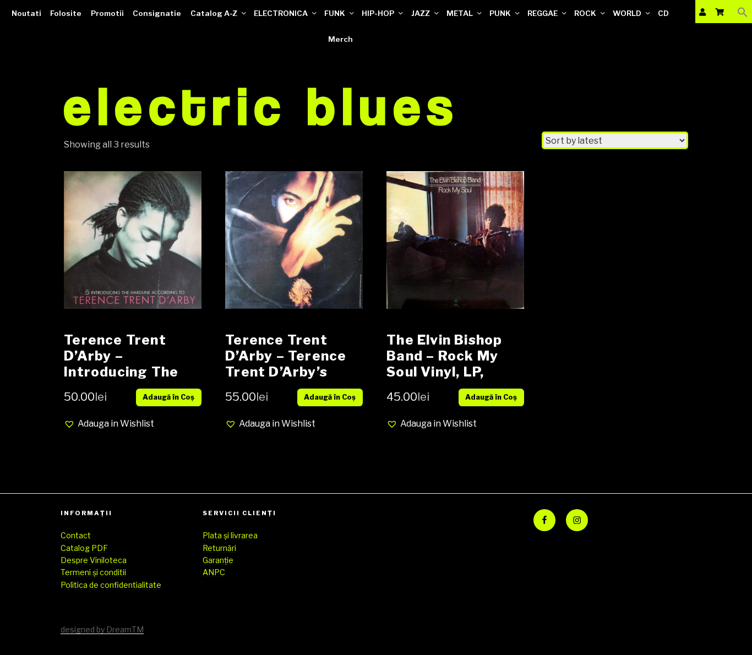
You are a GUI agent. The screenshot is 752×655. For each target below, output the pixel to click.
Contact (76, 535)
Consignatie (157, 13)
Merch (340, 39)
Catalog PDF (84, 548)
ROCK (585, 13)
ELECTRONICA (281, 13)
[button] (742, 12)
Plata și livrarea (230, 535)
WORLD (627, 13)
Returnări (219, 548)
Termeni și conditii (93, 572)
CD (663, 13)
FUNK (334, 13)
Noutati (26, 13)
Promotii (107, 13)
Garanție (218, 560)
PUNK (500, 13)
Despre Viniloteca (94, 560)
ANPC (214, 572)
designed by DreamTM (102, 629)
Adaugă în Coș (168, 397)
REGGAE (542, 13)
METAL (459, 13)
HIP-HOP (378, 13)
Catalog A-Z (213, 13)
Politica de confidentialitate (111, 585)
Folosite (65, 13)
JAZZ (420, 13)
